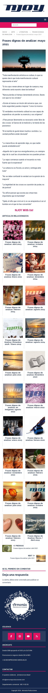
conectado (23, 580)
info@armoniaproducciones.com (13, 680)
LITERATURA (23, 32)
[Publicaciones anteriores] (36, 636)
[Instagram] (19, 636)
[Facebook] (11, 636)
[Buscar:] (24, 25)
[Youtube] (28, 636)
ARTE (13, 32)
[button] (44, 19)
